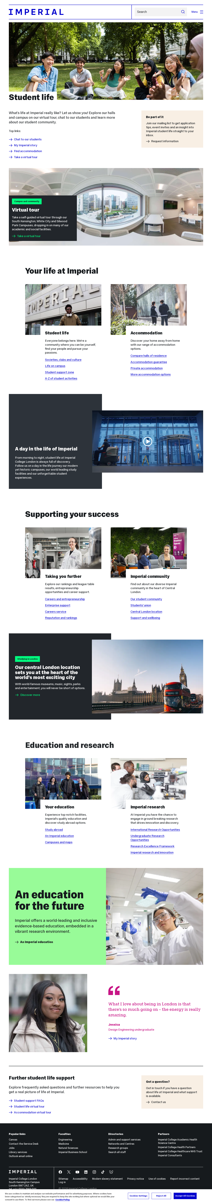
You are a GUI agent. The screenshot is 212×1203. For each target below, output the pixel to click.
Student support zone (59, 372)
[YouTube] (77, 1172)
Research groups (118, 1148)
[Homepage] (70, 12)
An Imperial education (59, 836)
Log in (62, 1182)
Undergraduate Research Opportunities (147, 838)
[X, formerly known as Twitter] (69, 1172)
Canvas (13, 1139)
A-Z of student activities (61, 378)
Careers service (55, 611)
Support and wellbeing (145, 618)
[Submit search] (183, 12)
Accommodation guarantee (149, 362)
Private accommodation (147, 368)
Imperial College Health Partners (176, 1147)
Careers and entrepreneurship (65, 599)
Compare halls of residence (149, 355)
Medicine (64, 1143)
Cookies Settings (138, 1195)
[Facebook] (60, 1172)
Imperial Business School (73, 1152)
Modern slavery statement (107, 1178)
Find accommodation (28, 151)
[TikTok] (103, 1172)
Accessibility (80, 1178)
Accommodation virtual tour (32, 1112)
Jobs (11, 1148)
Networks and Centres (121, 1143)
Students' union (141, 605)
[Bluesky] (111, 1172)
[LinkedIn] (86, 1172)
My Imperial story (25, 145)
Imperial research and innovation (152, 852)
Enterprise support (57, 605)
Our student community (146, 599)
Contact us (158, 1102)
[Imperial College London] (29, 1172)
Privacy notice (135, 1178)
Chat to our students (28, 139)
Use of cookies (157, 1178)
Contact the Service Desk (23, 1143)
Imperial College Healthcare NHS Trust (180, 1151)
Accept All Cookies (185, 1195)
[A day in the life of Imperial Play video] (147, 441)
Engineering (65, 1139)
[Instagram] (94, 1172)
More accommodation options (151, 374)
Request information (164, 141)
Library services (18, 1152)
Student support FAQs (29, 1100)
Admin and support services (124, 1139)
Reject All (161, 1195)
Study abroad (54, 829)
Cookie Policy (62, 1200)
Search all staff (117, 1152)
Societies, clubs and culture (63, 359)
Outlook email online (20, 1156)
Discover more (30, 695)
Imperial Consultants (170, 1155)
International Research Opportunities (155, 829)
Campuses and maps (58, 842)
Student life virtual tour (29, 1106)
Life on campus (55, 366)
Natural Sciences (68, 1148)
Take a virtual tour (26, 157)
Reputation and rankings (61, 618)
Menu (195, 11)
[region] (106, 1196)
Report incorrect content (185, 1178)
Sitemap (63, 1178)
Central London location (146, 611)
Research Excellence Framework (152, 846)
